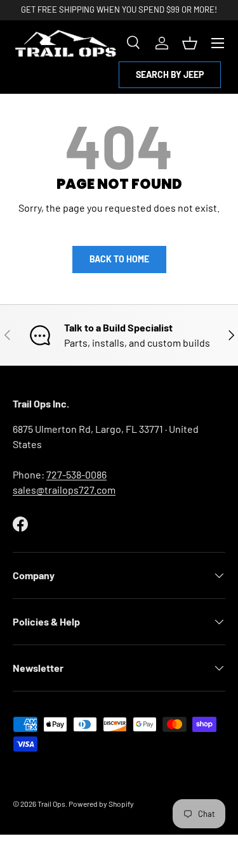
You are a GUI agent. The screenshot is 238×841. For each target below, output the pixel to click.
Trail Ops (51, 803)
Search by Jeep (170, 74)
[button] (190, 43)
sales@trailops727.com (64, 490)
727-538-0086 (76, 474)
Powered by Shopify (101, 803)
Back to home (119, 259)
